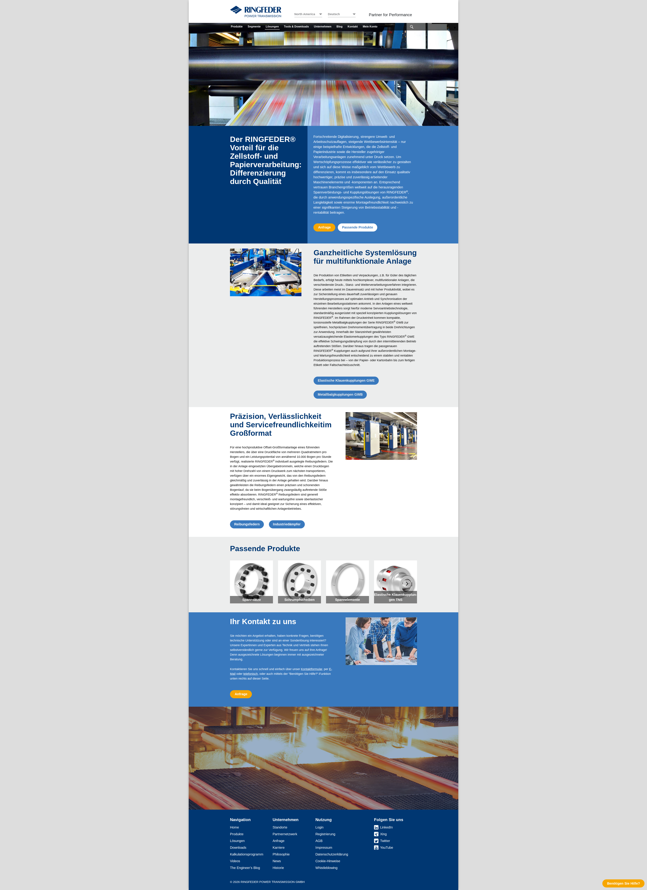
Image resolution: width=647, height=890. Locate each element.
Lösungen (272, 26)
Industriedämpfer (287, 524)
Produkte (237, 26)
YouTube (386, 847)
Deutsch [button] (334, 14)
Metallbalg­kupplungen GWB (340, 394)
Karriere (279, 847)
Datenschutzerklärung (331, 854)
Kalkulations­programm (246, 854)
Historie (278, 868)
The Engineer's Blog (245, 868)
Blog (339, 26)
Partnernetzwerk (285, 834)
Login (319, 827)
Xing (383, 834)
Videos (235, 861)
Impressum (323, 847)
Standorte (280, 827)
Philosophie (281, 854)
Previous (240, 584)
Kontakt (353, 26)
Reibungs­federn (247, 524)
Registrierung (325, 834)
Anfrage (324, 227)
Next (407, 584)
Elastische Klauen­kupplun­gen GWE (346, 380)
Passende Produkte (357, 227)
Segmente (254, 26)
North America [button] (304, 14)
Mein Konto (370, 26)
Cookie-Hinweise (327, 861)
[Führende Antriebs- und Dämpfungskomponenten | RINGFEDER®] (255, 11)
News (277, 861)
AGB (318, 841)
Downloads (238, 847)
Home (234, 827)
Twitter (385, 841)
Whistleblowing (326, 868)
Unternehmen (322, 26)
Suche (411, 26)
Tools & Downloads (296, 26)
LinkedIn (386, 827)
